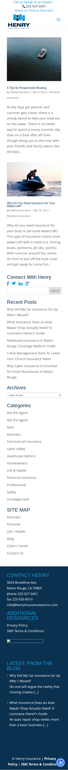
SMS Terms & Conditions (25, 631)
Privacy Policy (17, 625)
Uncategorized (18, 499)
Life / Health (16, 531)
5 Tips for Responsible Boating (26, 87)
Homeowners (17, 463)
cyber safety (16, 449)
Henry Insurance (21, 210)
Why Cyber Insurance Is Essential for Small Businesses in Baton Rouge (32, 371)
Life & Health (16, 470)
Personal (13, 524)
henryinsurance (20, 92)
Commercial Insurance (24, 441)
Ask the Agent (17, 412)
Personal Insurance (18, 216)
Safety (11, 492)
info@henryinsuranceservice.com (32, 605)
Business (14, 434)
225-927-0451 (28, 594)
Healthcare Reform (21, 456)
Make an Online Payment (34, 10)
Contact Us (15, 553)
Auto (10, 427)
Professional (16, 485)
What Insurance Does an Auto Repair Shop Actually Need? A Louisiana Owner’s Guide (29, 327)
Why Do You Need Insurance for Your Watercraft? (31, 205)
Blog (10, 539)
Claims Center (17, 546)
